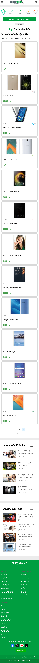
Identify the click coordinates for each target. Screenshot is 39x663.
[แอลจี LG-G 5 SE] (19, 83)
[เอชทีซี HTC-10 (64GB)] (19, 147)
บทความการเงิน (5, 588)
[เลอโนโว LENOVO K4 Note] (19, 179)
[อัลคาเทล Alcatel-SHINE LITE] (19, 243)
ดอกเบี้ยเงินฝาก (25, 581)
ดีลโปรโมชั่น (4, 627)
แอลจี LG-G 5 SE (8, 96)
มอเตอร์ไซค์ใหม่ (5, 581)
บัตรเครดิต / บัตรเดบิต (26, 578)
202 (17, 434)
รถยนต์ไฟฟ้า (4, 578)
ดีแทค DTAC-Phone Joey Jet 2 (12, 128)
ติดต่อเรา (3, 637)
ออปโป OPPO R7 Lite (9, 416)
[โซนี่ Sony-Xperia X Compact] (19, 275)
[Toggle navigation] (2, 2)
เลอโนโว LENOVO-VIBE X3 (11, 224)
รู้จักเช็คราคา (4, 634)
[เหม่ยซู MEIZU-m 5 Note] (19, 307)
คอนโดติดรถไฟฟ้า (5, 613)
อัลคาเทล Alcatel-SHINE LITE (12, 256)
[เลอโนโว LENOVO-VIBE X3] (19, 211)
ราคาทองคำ (24, 585)
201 (35, 429)
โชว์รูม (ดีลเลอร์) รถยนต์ (7, 591)
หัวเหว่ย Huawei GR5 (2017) (12, 384)
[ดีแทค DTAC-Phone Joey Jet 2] (19, 115)
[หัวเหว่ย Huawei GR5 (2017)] (19, 371)
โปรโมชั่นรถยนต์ (5, 595)
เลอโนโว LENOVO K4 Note (11, 192)
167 (27, 429)
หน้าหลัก (3, 624)
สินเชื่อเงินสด (24, 575)
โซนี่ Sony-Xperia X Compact (12, 288)
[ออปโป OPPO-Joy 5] (19, 339)
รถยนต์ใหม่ (4, 575)
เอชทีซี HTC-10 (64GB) (10, 160)
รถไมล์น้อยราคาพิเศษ (6, 598)
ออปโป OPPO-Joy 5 (9, 352)
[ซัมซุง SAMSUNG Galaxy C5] (19, 51)
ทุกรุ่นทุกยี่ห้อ (19, 24)
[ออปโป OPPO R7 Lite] (19, 403)
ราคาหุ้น (23, 588)
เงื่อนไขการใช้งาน (5, 630)
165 (20, 429)
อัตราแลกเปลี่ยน (25, 595)
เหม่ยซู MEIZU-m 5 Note (11, 320)
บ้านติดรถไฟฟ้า (5, 616)
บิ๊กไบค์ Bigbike (5, 585)
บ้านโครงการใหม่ (5, 606)
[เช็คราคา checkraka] (16, 2)
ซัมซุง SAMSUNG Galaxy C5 (12, 64)
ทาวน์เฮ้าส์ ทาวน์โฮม (6, 619)
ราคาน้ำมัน (23, 591)
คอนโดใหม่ (4, 609)
